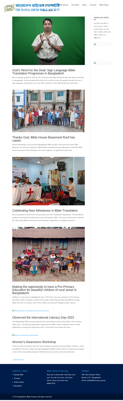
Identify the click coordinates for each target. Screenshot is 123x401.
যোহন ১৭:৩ (97, 38)
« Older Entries (18, 360)
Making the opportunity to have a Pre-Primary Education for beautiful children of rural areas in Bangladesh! (44, 290)
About (52, 5)
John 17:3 (51, 383)
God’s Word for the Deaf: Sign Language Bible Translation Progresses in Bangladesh (43, 71)
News (84, 5)
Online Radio (19, 382)
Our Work (75, 5)
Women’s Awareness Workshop (34, 342)
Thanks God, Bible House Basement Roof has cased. (43, 139)
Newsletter (18, 386)
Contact (93, 5)
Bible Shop (103, 5)
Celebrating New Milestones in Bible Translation (45, 210)
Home (44, 5)
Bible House (63, 5)
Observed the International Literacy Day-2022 (43, 317)
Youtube (17, 378)
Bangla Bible (18, 375)
